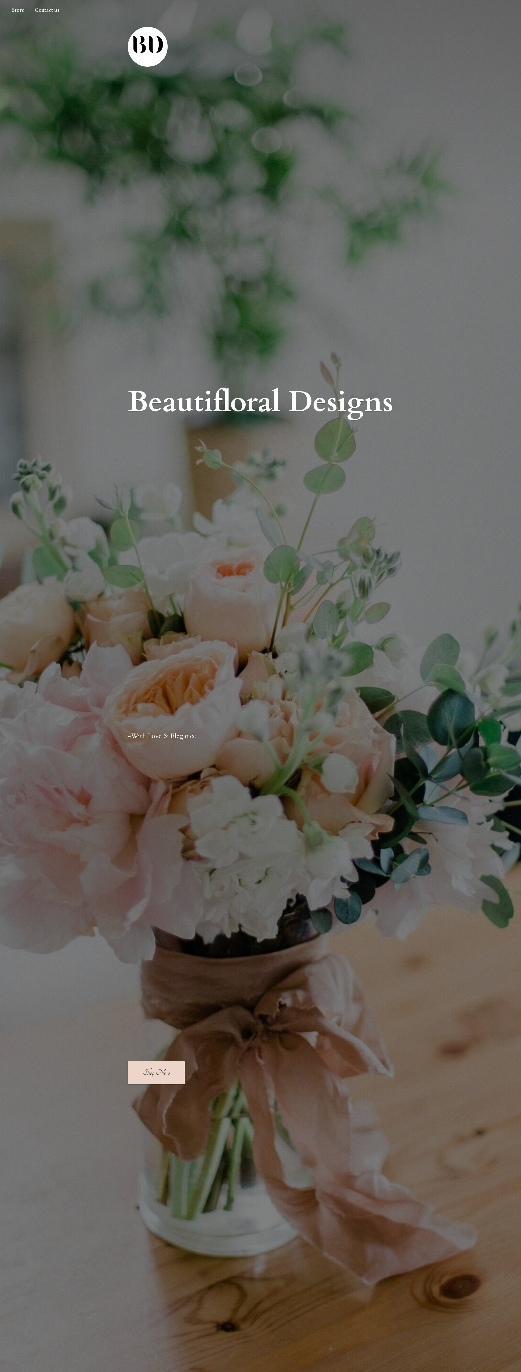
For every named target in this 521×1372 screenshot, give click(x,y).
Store (18, 10)
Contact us (47, 10)
